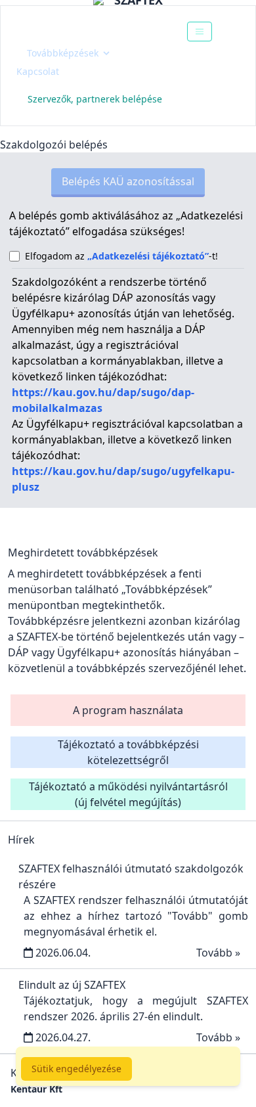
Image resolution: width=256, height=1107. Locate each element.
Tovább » (218, 952)
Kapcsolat (37, 71)
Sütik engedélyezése (76, 1068)
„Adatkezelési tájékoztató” (148, 256)
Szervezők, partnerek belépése (95, 99)
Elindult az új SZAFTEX (71, 985)
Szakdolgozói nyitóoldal (89, 31)
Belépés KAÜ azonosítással (128, 181)
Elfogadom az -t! (121, 256)
